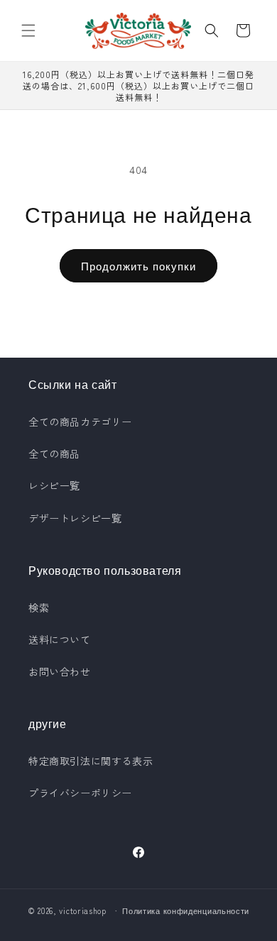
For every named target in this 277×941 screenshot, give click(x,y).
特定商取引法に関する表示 (90, 761)
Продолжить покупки (138, 265)
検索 (38, 607)
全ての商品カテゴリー (80, 421)
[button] (28, 30)
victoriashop (82, 910)
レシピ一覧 (54, 485)
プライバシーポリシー (80, 793)
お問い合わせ (59, 671)
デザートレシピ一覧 (74, 518)
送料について (59, 639)
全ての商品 (54, 453)
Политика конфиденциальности (185, 910)
